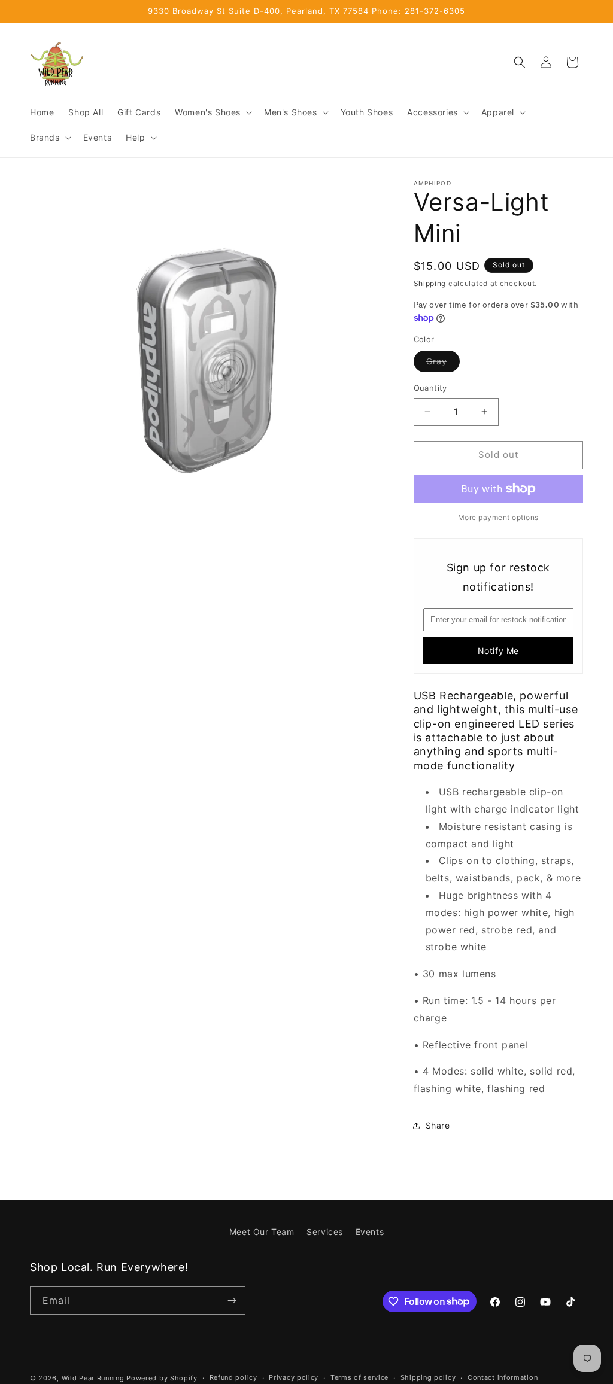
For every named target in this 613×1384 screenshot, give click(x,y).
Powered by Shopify (162, 1378)
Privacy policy (293, 1377)
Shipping (430, 283)
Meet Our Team (262, 1232)
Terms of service (359, 1377)
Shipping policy (428, 1377)
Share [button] (438, 1125)
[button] (212, 112)
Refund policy (233, 1377)
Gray (443, 363)
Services (324, 1232)
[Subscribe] (232, 1300)
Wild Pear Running (93, 1378)
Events (370, 1232)
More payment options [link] (498, 517)
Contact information (503, 1377)
